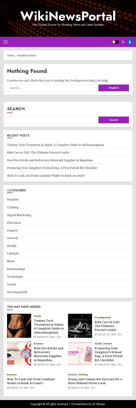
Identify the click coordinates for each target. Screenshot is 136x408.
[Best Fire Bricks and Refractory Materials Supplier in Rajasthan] (19, 353)
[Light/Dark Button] (115, 42)
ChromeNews (79, 404)
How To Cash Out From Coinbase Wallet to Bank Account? (46, 176)
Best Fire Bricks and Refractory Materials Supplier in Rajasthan (50, 160)
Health (11, 246)
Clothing (13, 207)
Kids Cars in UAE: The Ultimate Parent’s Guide (38, 152)
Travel (11, 284)
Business (13, 199)
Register (129, 42)
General (12, 238)
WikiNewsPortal (68, 16)
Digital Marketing (19, 215)
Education (14, 223)
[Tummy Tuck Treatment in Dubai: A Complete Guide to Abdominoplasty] (19, 326)
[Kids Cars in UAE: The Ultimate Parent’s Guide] (80, 326)
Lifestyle (13, 253)
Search (16, 109)
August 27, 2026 (46, 337)
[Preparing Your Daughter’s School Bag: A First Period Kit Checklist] (80, 353)
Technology (15, 277)
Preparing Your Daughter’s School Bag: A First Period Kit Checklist (52, 168)
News (11, 261)
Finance (12, 230)
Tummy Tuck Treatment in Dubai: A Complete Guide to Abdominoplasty (55, 145)
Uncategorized (17, 292)
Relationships (16, 269)
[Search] (123, 41)
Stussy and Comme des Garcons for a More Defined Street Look (95, 381)
